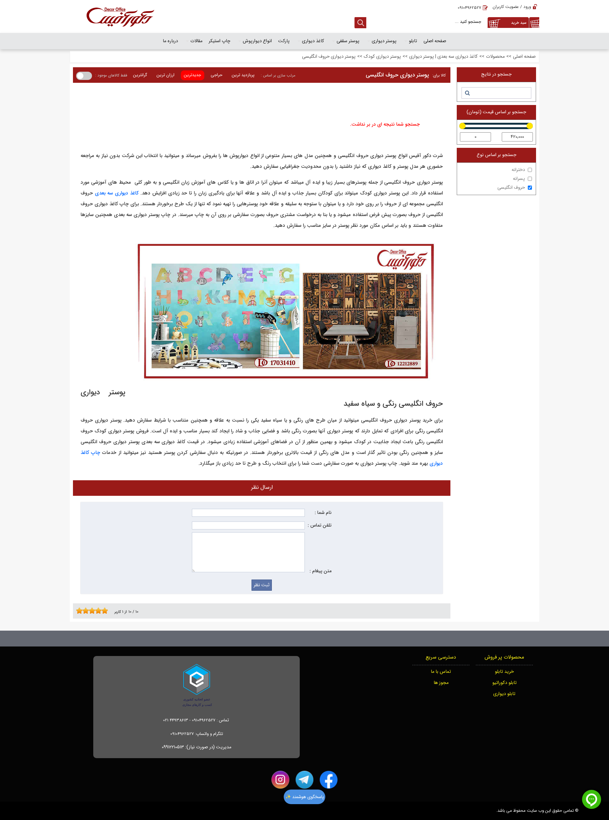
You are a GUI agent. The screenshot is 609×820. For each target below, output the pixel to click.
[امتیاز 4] (87, 610)
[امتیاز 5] (90, 610)
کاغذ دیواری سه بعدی (117, 193)
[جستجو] (467, 93)
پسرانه (519, 178)
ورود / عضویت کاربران (512, 6)
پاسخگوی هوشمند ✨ (304, 796)
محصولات (495, 56)
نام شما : (323, 512)
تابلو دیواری (504, 694)
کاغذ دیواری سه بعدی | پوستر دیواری (443, 56)
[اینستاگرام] (280, 780)
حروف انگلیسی (511, 187)
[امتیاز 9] (103, 610)
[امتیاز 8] (100, 610)
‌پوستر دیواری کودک (382, 56)
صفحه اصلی (524, 56)
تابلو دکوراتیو (504, 682)
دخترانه (518, 170)
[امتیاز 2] (80, 610)
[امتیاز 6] (93, 610)
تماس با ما (441, 671)
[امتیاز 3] (84, 610)
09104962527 (469, 7)
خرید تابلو (504, 671)
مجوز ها (441, 682)
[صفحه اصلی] (120, 16)
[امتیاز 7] (96, 610)
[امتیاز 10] (106, 610)
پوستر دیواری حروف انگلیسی (329, 56)
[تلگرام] (304, 780)
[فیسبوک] (328, 780)
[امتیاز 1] (77, 610)
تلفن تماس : (319, 525)
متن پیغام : (320, 571)
